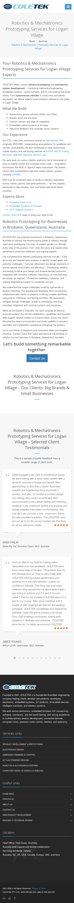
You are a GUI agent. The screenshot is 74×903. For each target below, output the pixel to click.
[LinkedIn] (4, 898)
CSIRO (49, 151)
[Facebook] (14, 898)
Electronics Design (13, 749)
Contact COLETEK (12, 214)
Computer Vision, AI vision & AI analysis (23, 770)
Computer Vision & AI (20, 202)
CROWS (16, 174)
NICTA (57, 151)
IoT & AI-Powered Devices (16, 760)
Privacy (35, 888)
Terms (43, 888)
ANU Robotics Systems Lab (32, 154)
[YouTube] (9, 898)
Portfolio (8, 799)
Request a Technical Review (17, 820)
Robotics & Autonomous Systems (20, 765)
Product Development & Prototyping (23, 744)
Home (32, 41)
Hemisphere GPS (54, 140)
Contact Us (37, 358)
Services (43, 41)
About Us (7, 804)
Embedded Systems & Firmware (25, 206)
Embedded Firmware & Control (19, 754)
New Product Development (17, 814)
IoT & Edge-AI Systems (21, 209)
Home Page (8, 793)
